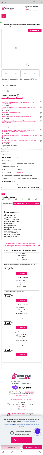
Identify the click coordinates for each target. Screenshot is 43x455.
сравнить (25, 277)
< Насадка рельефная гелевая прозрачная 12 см (21, 246)
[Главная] (2, 24)
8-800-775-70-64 (34, 7)
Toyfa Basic (20, 172)
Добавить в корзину (32, 447)
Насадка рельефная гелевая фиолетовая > (22, 243)
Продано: (34, 30)
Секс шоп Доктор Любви (19, 413)
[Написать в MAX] (40, 435)
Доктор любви (8, 9)
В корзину (21, 273)
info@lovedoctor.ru (21, 395)
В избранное (4, 91)
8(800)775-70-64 (29, 392)
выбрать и (19, 277)
